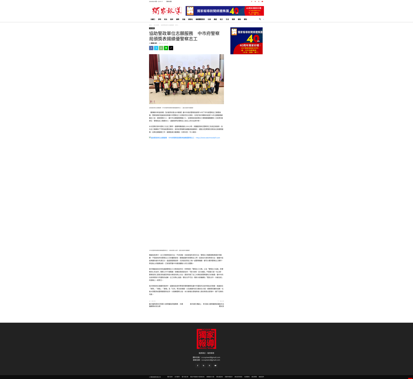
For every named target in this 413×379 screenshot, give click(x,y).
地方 (221, 19)
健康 (233, 19)
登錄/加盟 (169, 1)
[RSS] (255, 1)
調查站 (190, 19)
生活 (227, 19)
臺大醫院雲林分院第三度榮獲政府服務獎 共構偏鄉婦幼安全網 (166, 305)
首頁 (150, 25)
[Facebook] (251, 1)
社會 (209, 19)
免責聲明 (247, 377)
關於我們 (170, 377)
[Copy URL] (171, 48)
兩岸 (171, 19)
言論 (183, 19)
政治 (165, 19)
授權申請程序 (229, 377)
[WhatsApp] (161, 48)
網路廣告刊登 (210, 377)
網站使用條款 (238, 377)
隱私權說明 (219, 377)
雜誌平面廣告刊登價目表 (197, 377)
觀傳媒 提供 (154, 43)
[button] (260, 19)
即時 (159, 19)
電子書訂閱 (185, 377)
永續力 (153, 19)
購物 (245, 19)
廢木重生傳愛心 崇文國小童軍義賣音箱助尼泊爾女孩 (207, 305)
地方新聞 (156, 25)
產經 (215, 19)
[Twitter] (258, 1)
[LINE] (166, 48)
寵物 (239, 19)
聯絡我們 (261, 377)
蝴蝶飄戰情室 (200, 19)
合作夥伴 (177, 377)
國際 (177, 19)
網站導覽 (254, 377)
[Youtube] (262, 1)
